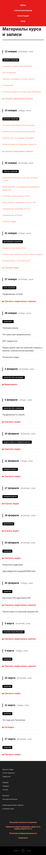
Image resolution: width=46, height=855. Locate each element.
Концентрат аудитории (12, 565)
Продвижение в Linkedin (13, 415)
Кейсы (23, 5)
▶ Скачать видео (10, 531)
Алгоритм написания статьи (14, 248)
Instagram (5, 786)
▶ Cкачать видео (10, 504)
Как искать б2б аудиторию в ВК (16, 598)
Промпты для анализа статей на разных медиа (22, 254)
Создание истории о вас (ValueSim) (17, 66)
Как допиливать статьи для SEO (16, 261)
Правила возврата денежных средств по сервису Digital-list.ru (23, 828)
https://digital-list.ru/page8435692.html (18, 571)
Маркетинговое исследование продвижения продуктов (20, 188)
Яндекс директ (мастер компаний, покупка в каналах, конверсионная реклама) (22, 349)
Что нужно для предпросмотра (16, 334)
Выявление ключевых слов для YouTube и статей (20, 179)
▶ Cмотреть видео (11, 422)
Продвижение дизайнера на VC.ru (16, 209)
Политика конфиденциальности (23, 833)
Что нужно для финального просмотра (18, 125)
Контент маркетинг (8, 773)
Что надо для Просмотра (13, 720)
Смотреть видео (9, 222)
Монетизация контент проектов (12, 805)
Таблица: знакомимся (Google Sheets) (18, 79)
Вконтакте (5, 796)
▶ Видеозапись (10, 384)
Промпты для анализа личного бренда (18, 131)
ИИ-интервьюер (9, 72)
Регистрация (23, 16)
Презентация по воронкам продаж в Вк (20, 612)
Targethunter (6, 776)
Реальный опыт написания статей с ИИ (19, 202)
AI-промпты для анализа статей (15, 196)
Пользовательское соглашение (23, 822)
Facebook (5, 782)
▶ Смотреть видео (10, 268)
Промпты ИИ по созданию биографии (18, 138)
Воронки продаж (8, 769)
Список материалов (23, 11)
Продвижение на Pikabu (12, 215)
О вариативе (7, 85)
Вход (23, 21)
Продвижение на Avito (12, 294)
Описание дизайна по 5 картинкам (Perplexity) (21, 92)
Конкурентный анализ (10, 799)
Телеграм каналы (10, 328)
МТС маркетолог (10, 341)
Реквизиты (23, 838)
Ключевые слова (8, 809)
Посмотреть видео (10, 357)
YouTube (5, 790)
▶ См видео (8, 727)
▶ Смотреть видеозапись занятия (17, 99)
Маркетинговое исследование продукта (19, 144)
